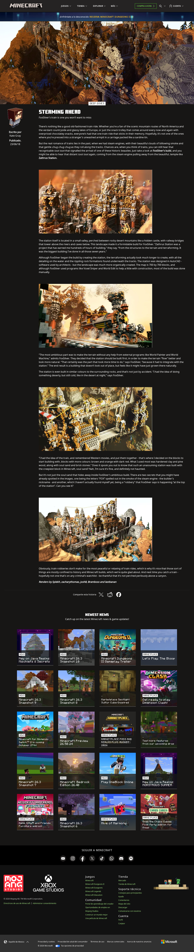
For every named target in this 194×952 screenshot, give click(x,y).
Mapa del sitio (124, 903)
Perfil (120, 920)
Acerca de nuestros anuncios (139, 941)
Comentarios (123, 900)
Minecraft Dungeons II (94, 884)
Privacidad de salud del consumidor (73, 941)
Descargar (122, 907)
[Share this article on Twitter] (101, 594)
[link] (63, 858)
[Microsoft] (169, 942)
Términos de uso (97, 941)
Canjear (121, 923)
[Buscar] (163, 6)
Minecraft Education (93, 895)
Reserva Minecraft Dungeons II (110, 16)
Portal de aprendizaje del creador (99, 903)
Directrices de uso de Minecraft (17, 903)
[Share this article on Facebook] (118, 594)
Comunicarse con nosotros (129, 911)
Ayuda (121, 896)
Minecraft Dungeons (94, 887)
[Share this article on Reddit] (110, 594)
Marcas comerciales (115, 941)
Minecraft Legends (93, 891)
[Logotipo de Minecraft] (26, 6)
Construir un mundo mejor (96, 914)
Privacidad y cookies (46, 941)
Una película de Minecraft (96, 918)
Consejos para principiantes (130, 893)
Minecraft (89, 880)
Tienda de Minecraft (126, 884)
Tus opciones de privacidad (72, 946)
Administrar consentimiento (44, 903)
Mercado (122, 880)
